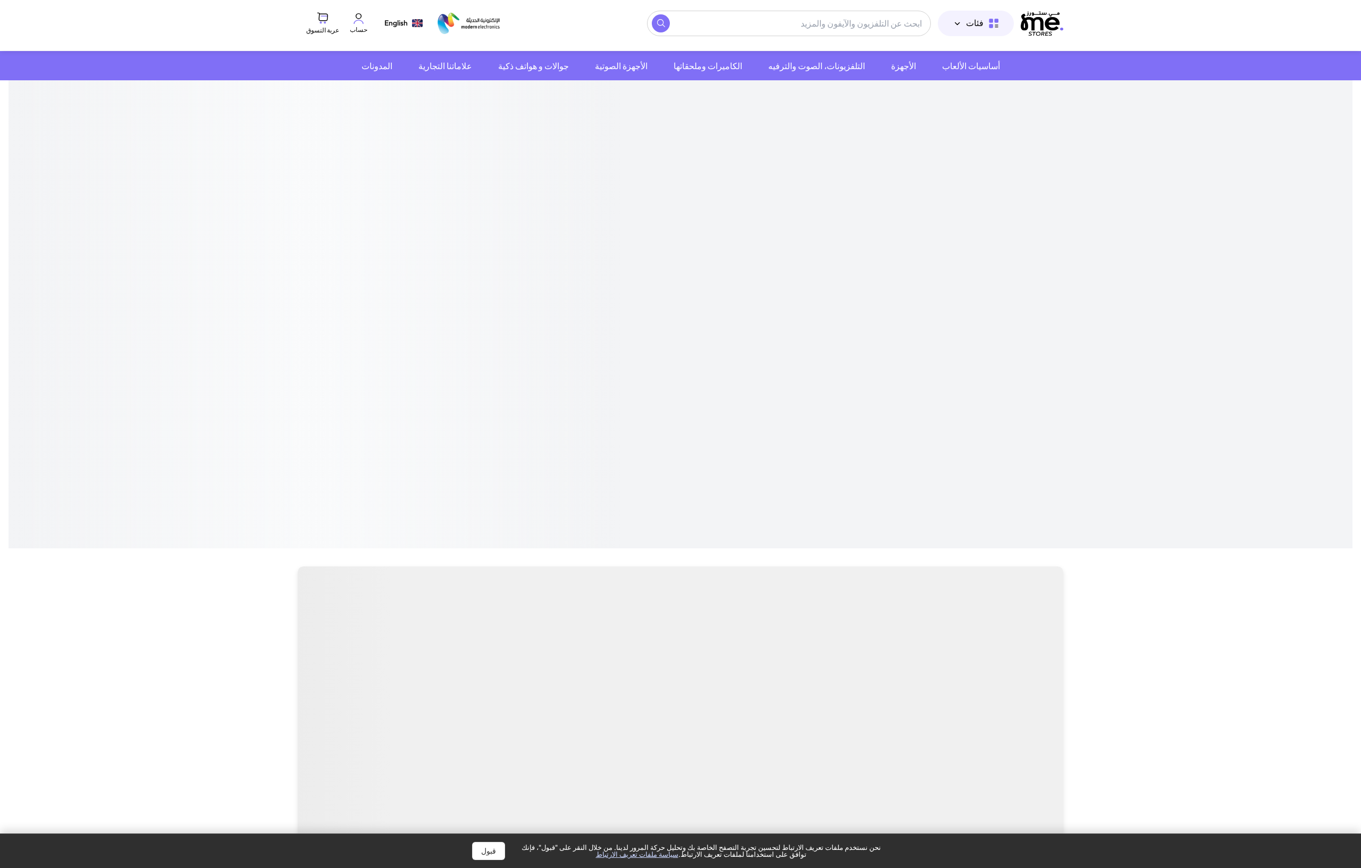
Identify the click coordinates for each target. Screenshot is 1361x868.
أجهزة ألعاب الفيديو (757, 654)
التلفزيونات (1030, 654)
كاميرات (963, 654)
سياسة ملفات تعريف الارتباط (637, 854)
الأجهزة (903, 66)
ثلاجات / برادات (379, 654)
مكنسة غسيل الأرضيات (573, 654)
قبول (488, 851)
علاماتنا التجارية (445, 66)
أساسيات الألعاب (971, 66)
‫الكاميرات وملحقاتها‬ (708, 66)
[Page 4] (674, 406)
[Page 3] (680, 406)
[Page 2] (686, 406)
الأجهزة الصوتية (621, 66)
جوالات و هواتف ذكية (533, 66)
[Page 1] (693, 406)
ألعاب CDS (669, 654)
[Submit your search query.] (661, 23)
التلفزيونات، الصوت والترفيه (816, 66)
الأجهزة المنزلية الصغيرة (870, 654)
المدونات (377, 66)
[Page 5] (667, 406)
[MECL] (1042, 23)
